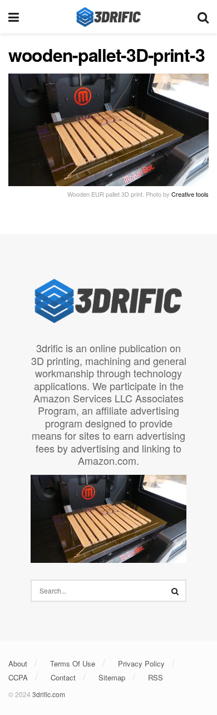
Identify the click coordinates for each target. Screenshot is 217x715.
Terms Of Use (72, 663)
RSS (155, 677)
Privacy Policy (141, 663)
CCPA (18, 677)
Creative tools (190, 193)
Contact (63, 677)
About (17, 663)
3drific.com (48, 694)
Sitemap (111, 677)
